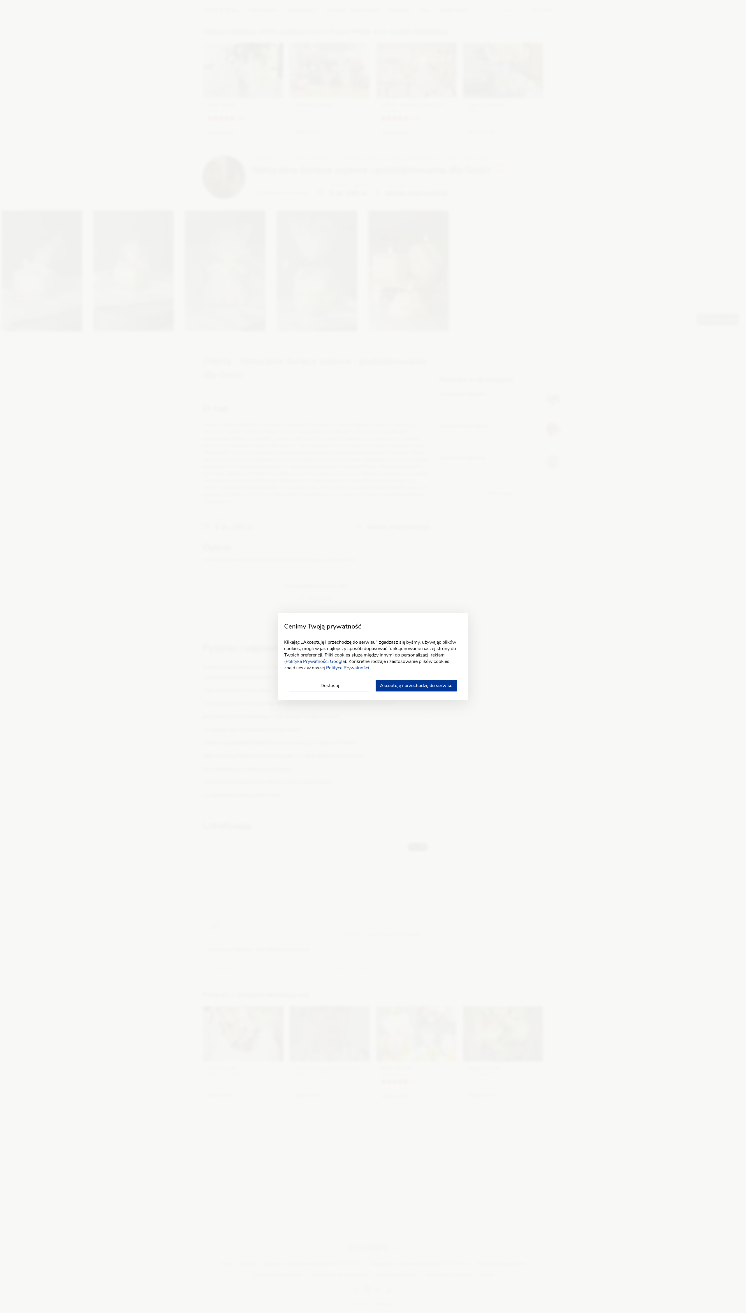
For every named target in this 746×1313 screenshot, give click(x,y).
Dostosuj (330, 685)
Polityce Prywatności (347, 668)
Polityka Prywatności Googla (315, 661)
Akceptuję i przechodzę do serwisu (416, 685)
